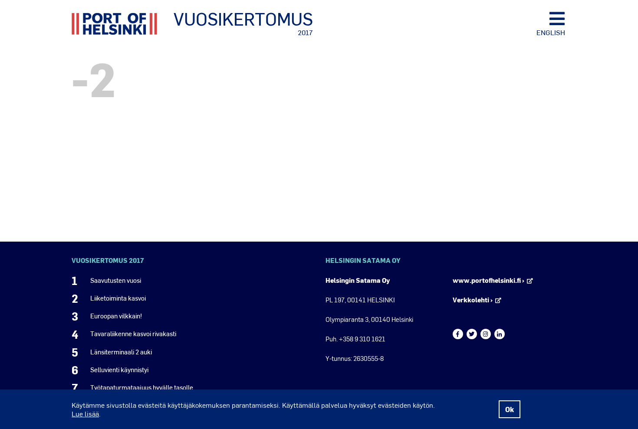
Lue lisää (85, 414)
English (550, 32)
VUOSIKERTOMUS (243, 23)
